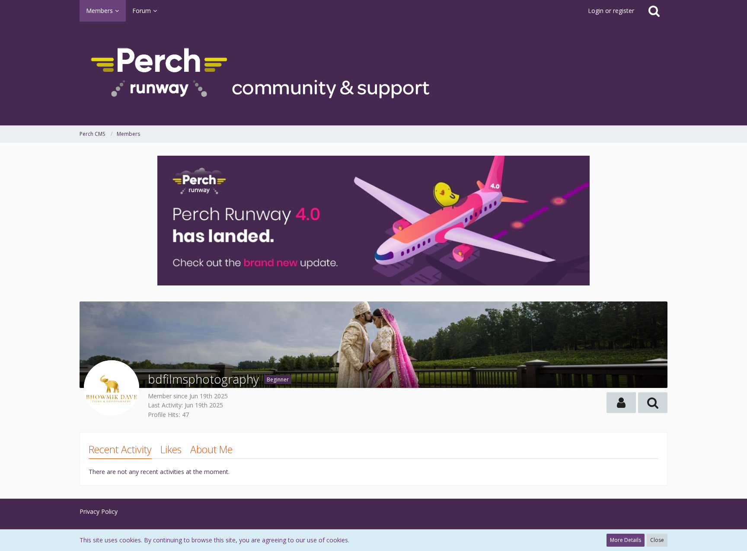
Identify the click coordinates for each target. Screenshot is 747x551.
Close (657, 540)
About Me (211, 449)
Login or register (611, 10)
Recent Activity (120, 449)
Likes (171, 449)
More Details (625, 540)
